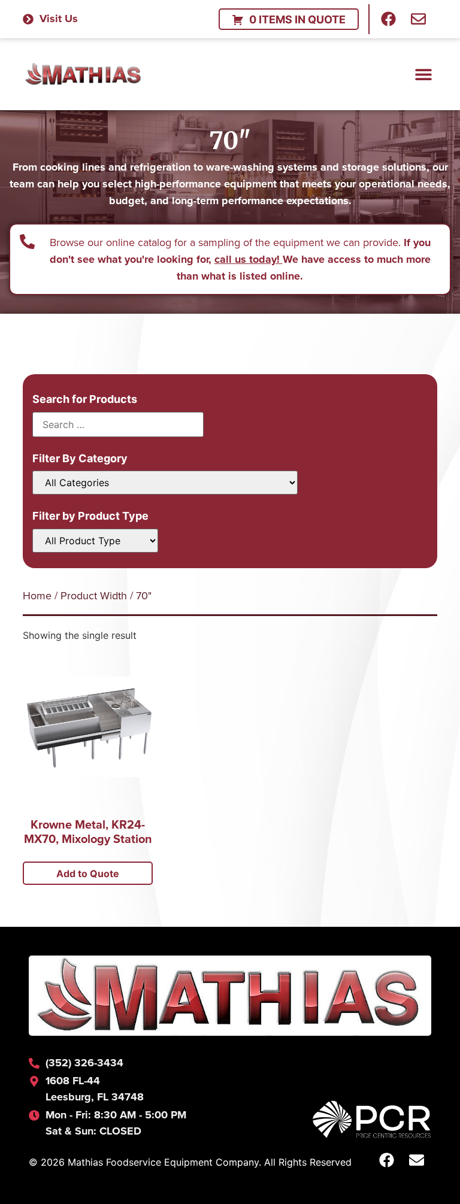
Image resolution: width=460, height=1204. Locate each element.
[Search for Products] (118, 424)
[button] (423, 73)
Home (37, 595)
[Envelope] (418, 19)
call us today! (248, 259)
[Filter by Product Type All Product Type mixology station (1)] (95, 541)
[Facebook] (388, 19)
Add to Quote (87, 874)
